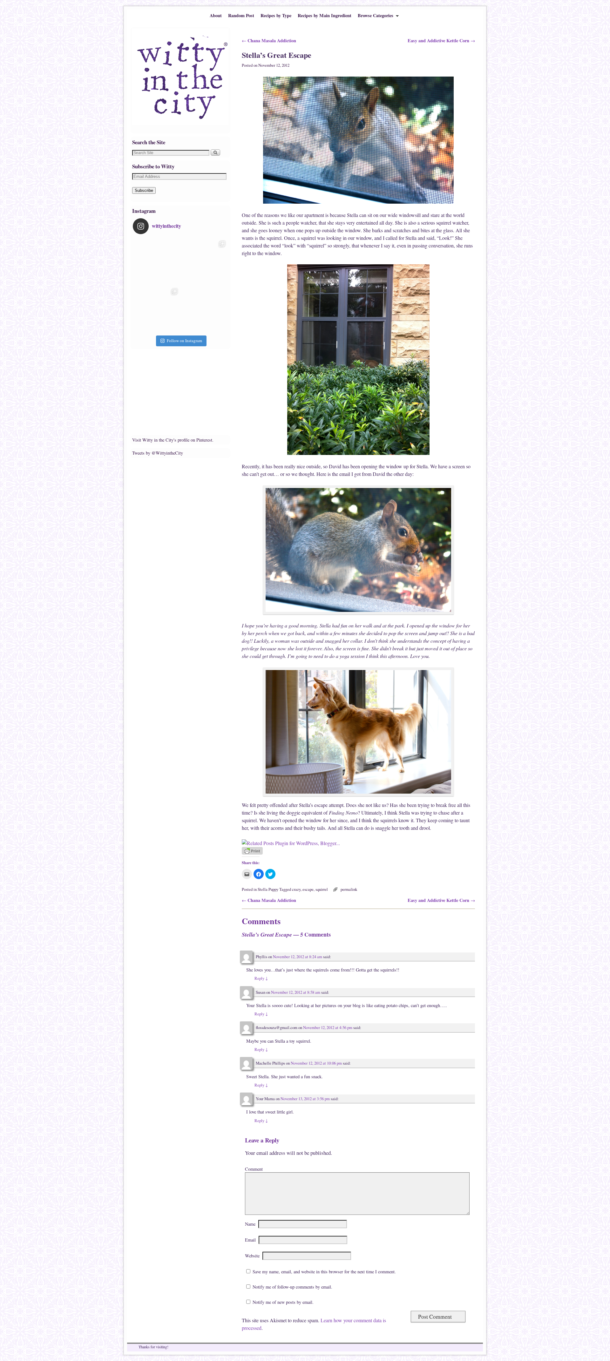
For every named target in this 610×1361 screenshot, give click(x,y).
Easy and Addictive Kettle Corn (441, 40)
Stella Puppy (268, 889)
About (216, 15)
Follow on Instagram (184, 340)
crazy (296, 889)
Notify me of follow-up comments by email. (292, 1287)
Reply (261, 978)
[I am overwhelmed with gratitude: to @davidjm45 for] (156, 309)
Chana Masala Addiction (269, 40)
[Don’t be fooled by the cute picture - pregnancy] (156, 262)
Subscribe (144, 190)
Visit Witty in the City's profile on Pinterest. (173, 440)
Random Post (241, 15)
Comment (254, 1169)
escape (308, 889)
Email (250, 1240)
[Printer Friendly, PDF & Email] (252, 853)
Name (250, 1224)
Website (252, 1256)
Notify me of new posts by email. (283, 1302)
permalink (349, 889)
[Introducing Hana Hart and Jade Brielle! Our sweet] (204, 262)
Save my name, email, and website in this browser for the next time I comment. (324, 1272)
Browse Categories (374, 17)
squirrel (321, 889)
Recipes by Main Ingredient (324, 15)
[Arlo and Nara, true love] (204, 309)
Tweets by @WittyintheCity (157, 453)
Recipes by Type (276, 15)
